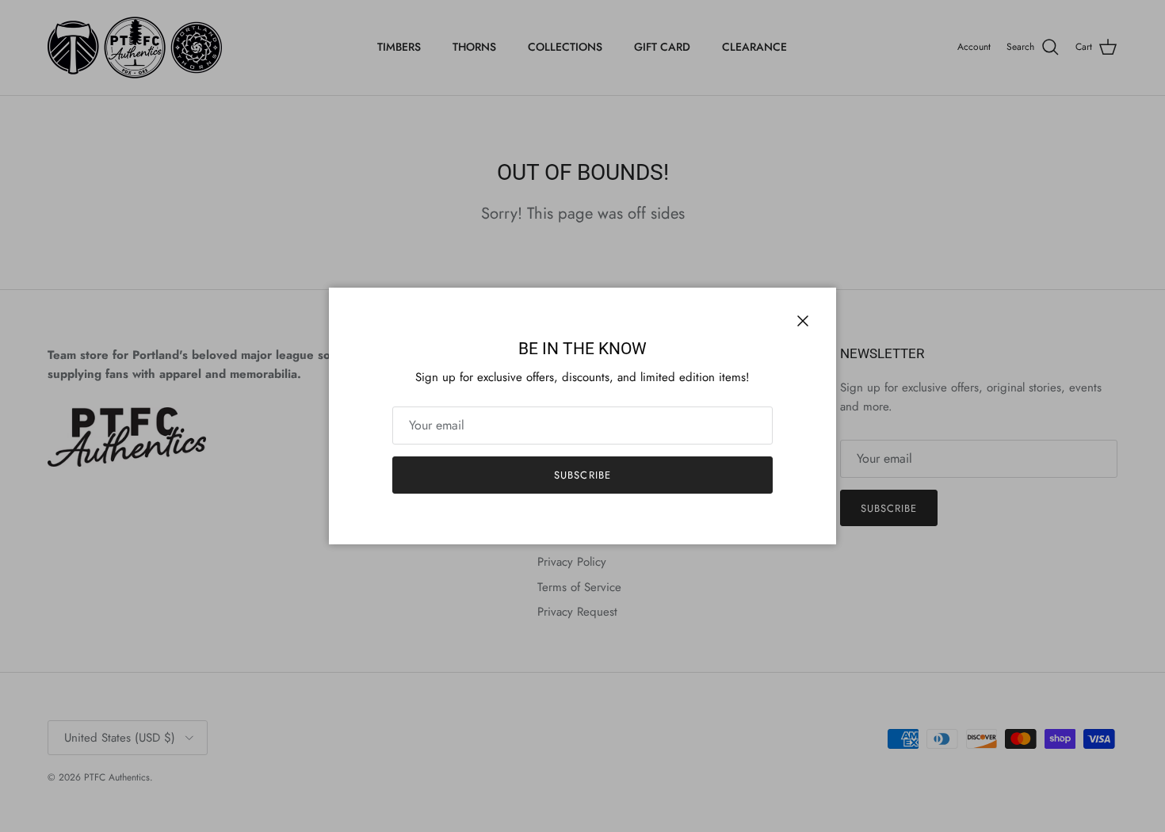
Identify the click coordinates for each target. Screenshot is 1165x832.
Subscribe (582, 475)
